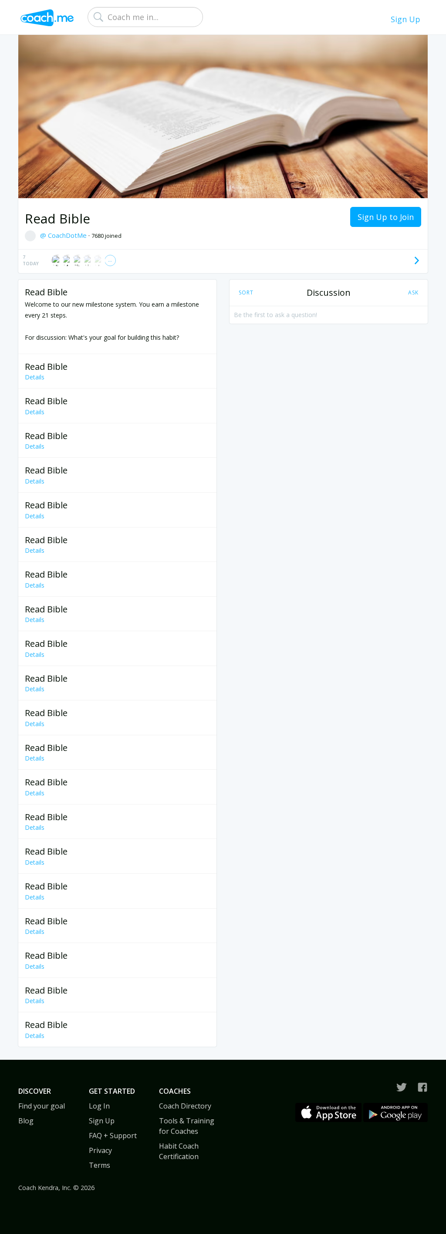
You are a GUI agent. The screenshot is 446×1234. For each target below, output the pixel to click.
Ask (413, 292)
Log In (99, 1106)
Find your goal (41, 1106)
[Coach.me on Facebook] (422, 1087)
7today (31, 260)
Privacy (100, 1150)
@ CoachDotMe (64, 235)
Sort (246, 292)
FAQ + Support (113, 1135)
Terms (99, 1165)
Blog (26, 1121)
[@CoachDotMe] (401, 1087)
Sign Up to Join (386, 217)
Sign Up (405, 19)
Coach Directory (185, 1106)
